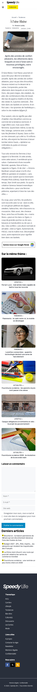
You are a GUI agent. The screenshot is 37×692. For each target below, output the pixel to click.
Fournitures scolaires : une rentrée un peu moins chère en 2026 (18, 561)
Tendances (21, 17)
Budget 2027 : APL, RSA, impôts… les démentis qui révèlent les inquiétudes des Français (18, 546)
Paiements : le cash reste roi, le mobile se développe (18, 319)
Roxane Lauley (20, 25)
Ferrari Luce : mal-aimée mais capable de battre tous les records (18, 286)
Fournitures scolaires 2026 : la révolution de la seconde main (18, 456)
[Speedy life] (13, 2)
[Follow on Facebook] (7, 665)
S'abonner (12, 7)
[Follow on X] (12, 665)
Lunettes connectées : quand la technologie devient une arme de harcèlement (18, 354)
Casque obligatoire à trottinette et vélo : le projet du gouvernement (18, 422)
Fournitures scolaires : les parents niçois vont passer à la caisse (18, 389)
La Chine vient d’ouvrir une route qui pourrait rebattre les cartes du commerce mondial (18, 554)
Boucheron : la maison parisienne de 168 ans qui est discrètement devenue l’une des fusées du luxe (18, 537)
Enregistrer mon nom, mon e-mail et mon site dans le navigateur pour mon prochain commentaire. (19, 516)
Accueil (14, 17)
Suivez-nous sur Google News (16, 244)
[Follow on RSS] (18, 665)
